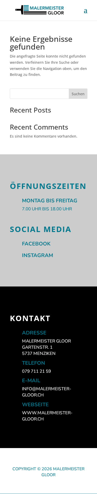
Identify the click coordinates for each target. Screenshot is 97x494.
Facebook (36, 243)
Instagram (37, 255)
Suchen (78, 93)
